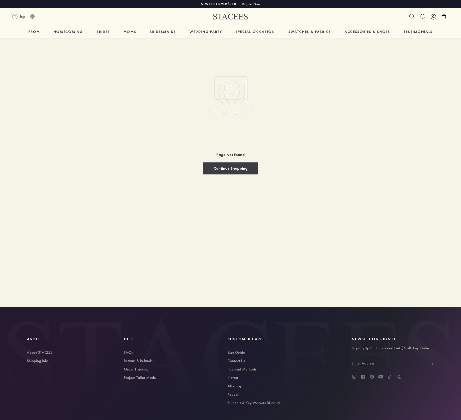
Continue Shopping (231, 168)
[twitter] (398, 376)
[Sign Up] (431, 363)
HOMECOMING (68, 31)
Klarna (232, 378)
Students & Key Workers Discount (253, 403)
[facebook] (363, 376)
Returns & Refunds (138, 361)
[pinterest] (372, 376)
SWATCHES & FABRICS (309, 31)
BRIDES (103, 31)
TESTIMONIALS (418, 31)
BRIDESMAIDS (163, 31)
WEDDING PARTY (205, 31)
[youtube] (380, 376)
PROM (34, 31)
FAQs (128, 353)
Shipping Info (37, 361)
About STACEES (40, 353)
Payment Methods (241, 369)
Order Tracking (136, 369)
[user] (433, 16)
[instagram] (354, 376)
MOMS (129, 31)
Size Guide (236, 353)
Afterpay (234, 386)
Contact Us (236, 361)
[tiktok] (389, 376)
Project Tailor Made (140, 378)
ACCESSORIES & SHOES (367, 31)
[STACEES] (230, 17)
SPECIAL (255, 31)
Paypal (233, 395)
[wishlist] (422, 16)
